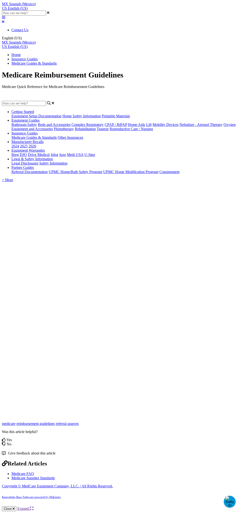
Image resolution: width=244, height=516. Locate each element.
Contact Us (19, 30)
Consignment (169, 172)
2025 (24, 146)
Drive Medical (39, 155)
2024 (15, 146)
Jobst (54, 155)
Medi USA (75, 155)
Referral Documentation (29, 172)
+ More (7, 180)
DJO (23, 155)
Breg (15, 155)
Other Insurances (70, 137)
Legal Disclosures (24, 163)
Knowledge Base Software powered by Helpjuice (31, 497)
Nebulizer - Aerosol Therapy (201, 125)
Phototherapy (64, 129)
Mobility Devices (165, 125)
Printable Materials (116, 116)
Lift (149, 125)
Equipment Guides (25, 120)
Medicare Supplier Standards (33, 478)
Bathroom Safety (24, 125)
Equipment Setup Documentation (36, 116)
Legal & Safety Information (32, 159)
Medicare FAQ (22, 474)
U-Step (89, 155)
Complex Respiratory (87, 125)
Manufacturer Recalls (27, 142)
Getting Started (22, 112)
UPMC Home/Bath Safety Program (75, 172)
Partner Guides (22, 167)
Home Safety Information (81, 116)
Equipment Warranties (28, 150)
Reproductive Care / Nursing (131, 129)
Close (8, 509)
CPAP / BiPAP (116, 125)
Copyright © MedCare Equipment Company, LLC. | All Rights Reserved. (57, 486)
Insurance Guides (24, 59)
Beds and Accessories (54, 125)
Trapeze (103, 129)
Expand (23, 508)
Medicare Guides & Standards (34, 63)
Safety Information (53, 163)
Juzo (62, 155)
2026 (32, 146)
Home (16, 55)
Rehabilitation (85, 129)
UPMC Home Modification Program (130, 172)
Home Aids (136, 125)
